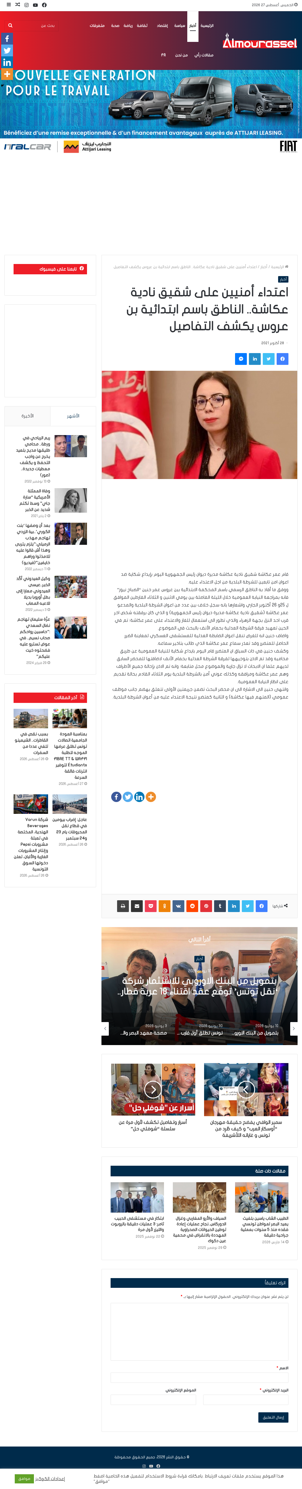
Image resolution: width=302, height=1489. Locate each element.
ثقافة (142, 26)
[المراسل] (259, 40)
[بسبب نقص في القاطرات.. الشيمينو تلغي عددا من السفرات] (31, 718)
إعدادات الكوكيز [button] (50, 1479)
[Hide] (2, 85)
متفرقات (97, 26)
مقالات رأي (204, 55)
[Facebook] (116, 797)
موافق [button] (24, 1479)
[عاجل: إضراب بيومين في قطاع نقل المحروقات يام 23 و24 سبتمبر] (69, 804)
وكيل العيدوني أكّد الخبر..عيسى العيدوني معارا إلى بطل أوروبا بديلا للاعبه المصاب (33, 591)
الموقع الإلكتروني (180, 1390)
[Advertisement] (151, 204)
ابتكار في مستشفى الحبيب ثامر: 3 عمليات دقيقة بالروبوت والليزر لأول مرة (137, 1224)
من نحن (181, 55)
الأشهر (73, 416)
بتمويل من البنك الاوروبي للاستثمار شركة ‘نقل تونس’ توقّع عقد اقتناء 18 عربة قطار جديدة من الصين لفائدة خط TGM (199, 991)
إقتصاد (162, 26)
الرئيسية (207, 26)
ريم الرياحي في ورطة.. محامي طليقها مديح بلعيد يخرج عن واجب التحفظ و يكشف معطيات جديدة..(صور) (33, 456)
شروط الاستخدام (160, 1476)
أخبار (192, 26)
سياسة (179, 26)
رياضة (128, 26)
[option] (199, 986)
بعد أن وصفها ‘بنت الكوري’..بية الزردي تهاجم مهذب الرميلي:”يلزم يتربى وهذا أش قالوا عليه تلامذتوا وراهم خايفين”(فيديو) (32, 544)
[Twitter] (128, 797)
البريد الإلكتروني (274, 1390)
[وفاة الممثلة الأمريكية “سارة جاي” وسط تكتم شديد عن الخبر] (71, 500)
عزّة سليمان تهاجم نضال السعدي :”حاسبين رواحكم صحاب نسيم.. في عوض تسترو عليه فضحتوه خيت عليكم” (33, 638)
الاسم (282, 1368)
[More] (151, 797)
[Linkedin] (139, 797)
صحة (115, 26)
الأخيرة (28, 416)
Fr (163, 55)
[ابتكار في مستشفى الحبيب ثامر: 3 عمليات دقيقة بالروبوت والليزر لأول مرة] (137, 1197)
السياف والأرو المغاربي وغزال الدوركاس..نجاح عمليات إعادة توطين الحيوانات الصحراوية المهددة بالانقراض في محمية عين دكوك (199, 1229)
